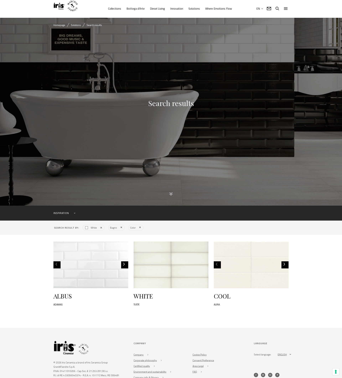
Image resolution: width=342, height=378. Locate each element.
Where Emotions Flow (218, 8)
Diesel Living (157, 8)
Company (139, 356)
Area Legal (198, 367)
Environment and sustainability (150, 373)
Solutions (194, 8)
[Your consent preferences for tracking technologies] (335, 371)
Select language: (262, 356)
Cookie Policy (200, 356)
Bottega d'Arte (135, 8)
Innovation (176, 8)
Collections (114, 8)
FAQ (195, 373)
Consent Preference (203, 361)
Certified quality (142, 367)
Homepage (59, 25)
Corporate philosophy (145, 361)
